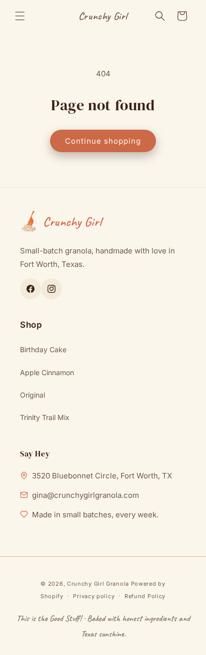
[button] (20, 16)
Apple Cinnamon (47, 372)
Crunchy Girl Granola (98, 583)
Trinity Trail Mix (45, 417)
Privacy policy (93, 596)
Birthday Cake (43, 349)
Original (32, 395)
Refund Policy (145, 596)
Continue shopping (103, 141)
